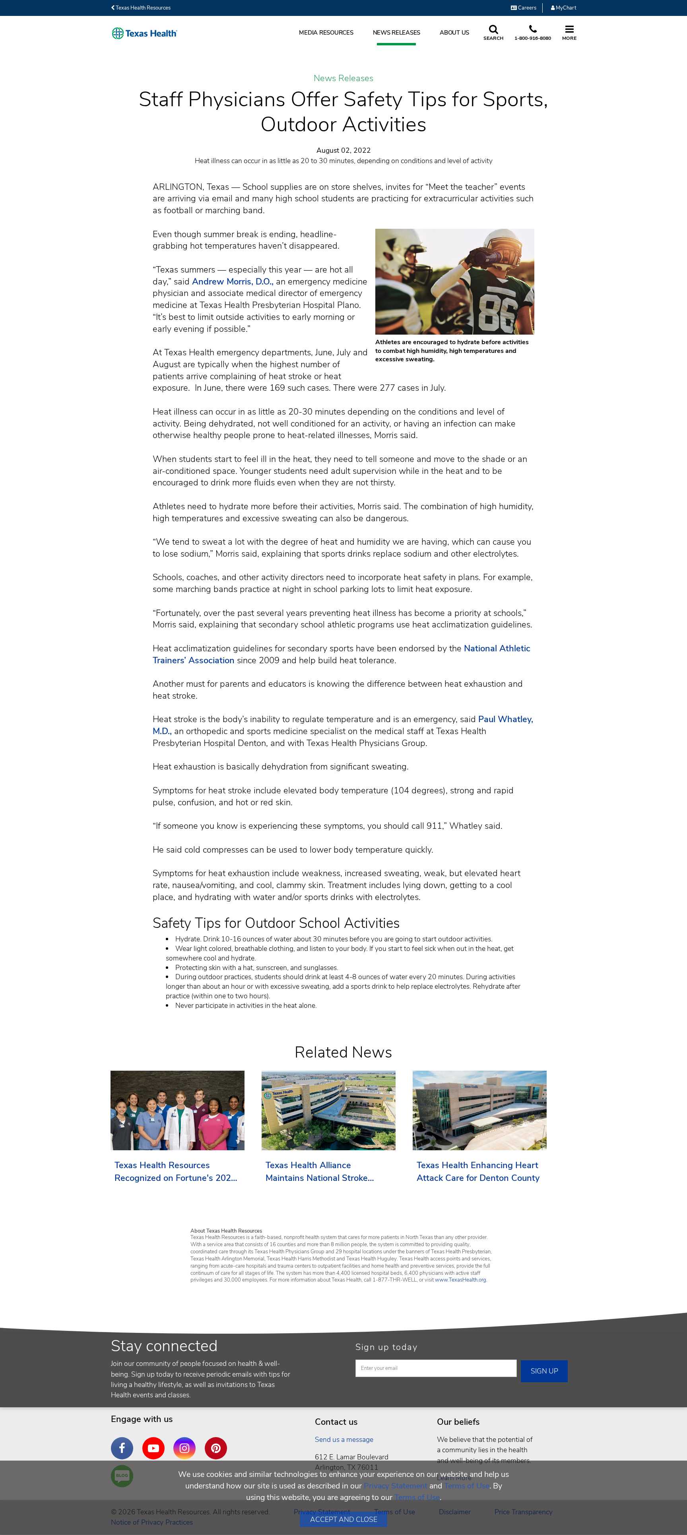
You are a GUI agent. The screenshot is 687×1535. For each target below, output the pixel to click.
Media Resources (326, 33)
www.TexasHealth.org (460, 1280)
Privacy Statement (395, 1485)
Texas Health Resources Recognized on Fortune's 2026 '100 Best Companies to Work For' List (175, 1171)
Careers (526, 8)
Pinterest (218, 1442)
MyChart (565, 8)
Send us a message (344, 1439)
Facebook (124, 1442)
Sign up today (386, 1347)
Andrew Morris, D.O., (233, 282)
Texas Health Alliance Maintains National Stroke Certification (317, 1171)
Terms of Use (466, 1485)
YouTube (155, 1442)
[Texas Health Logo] (145, 33)
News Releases (397, 33)
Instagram (186, 1442)
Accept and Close (343, 1519)
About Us (454, 33)
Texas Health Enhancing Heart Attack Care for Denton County (478, 1171)
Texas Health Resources (142, 8)
